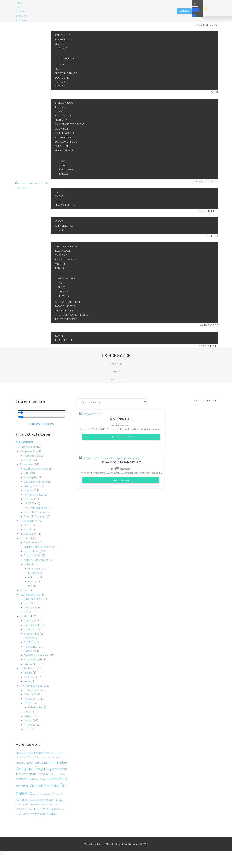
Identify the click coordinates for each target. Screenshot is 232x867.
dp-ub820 (57, 757)
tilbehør (24, 804)
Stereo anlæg (31, 633)
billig (29, 752)
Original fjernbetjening (41, 785)
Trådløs (28, 672)
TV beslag (29, 724)
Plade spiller (31, 477)
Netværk (33, 572)
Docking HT (31, 620)
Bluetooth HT (32, 663)
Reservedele (31, 542)
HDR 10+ (52, 774)
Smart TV (52, 799)
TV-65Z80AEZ (34, 809)
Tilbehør (24, 538)
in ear (27, 681)
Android (22, 753)
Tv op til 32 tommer (35, 516)
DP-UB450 (47, 757)
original (20, 785)
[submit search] (195, 10)
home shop (116, 364)
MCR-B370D (53, 779)
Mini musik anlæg (33, 494)
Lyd (30, 585)
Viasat (27, 529)
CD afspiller (51, 753)
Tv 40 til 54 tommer (35, 511)
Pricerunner (27, 464)
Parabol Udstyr (32, 555)
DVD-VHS (30, 607)
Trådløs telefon (28, 533)
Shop (116, 371)
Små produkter (32, 598)
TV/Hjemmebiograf (31, 685)
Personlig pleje (32, 455)
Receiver (29, 637)
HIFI (27, 472)
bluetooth (39, 752)
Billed (31, 581)
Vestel (22, 814)
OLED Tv (29, 503)
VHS (27, 814)
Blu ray (28, 715)
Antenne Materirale (35, 559)
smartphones (35, 568)
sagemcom (31, 800)
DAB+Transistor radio (36, 655)
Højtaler (29, 490)
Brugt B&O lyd (32, 659)
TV (25, 611)
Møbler (28, 720)
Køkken (28, 459)
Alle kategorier (24, 441)
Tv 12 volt (29, 498)
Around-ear (30, 676)
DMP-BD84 (21, 757)
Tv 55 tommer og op (35, 507)
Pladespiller (30, 646)
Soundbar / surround (36, 481)
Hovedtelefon (28, 668)
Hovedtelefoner (34, 779)
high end (61, 774)
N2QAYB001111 (121, 419)
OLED (62, 778)
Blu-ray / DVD (32, 486)
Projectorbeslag (33, 689)
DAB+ (61, 752)
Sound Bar (30, 629)
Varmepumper (28, 446)
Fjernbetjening (32, 551)
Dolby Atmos (35, 757)
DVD (27, 711)
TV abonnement (29, 520)
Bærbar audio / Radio (36, 468)
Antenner (33, 577)
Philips (55, 793)
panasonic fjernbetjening (42, 794)
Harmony (43, 773)
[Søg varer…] (195, 3)
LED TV (28, 728)
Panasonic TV (31, 698)
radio (61, 794)
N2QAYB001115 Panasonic (120, 462)
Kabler (28, 564)
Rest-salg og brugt (30, 594)
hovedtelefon (21, 778)
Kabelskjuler (35, 707)
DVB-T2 (32, 762)
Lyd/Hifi (24, 616)
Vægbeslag (37, 814)
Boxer (27, 525)
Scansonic (41, 799)
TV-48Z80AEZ (47, 804)
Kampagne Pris (28, 451)
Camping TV (31, 694)
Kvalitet (43, 779)
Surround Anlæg (33, 624)
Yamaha (50, 814)
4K (17, 752)
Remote (21, 799)
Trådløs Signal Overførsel (38, 546)
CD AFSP (29, 642)
